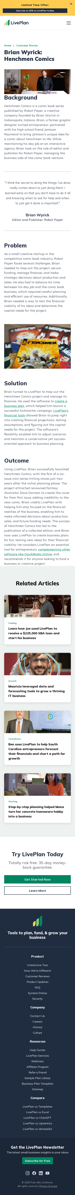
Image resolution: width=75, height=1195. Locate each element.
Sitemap (37, 1089)
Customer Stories (27, 45)
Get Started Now (37, 879)
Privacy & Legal (48, 1186)
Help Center (37, 1050)
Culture (37, 1032)
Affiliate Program (37, 1067)
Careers (37, 1021)
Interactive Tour (37, 965)
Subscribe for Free (37, 1160)
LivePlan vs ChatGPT (37, 1117)
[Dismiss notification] (71, 3)
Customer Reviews (37, 976)
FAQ (37, 987)
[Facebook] (34, 1173)
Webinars (37, 1061)
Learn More (37, 891)
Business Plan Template (37, 1083)
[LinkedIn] (41, 1173)
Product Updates (37, 982)
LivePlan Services (37, 1055)
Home (7, 45)
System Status (37, 993)
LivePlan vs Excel (37, 1112)
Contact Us (37, 1016)
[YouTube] (47, 1173)
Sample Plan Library (38, 1078)
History (37, 1027)
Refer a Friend (38, 1072)
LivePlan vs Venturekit (37, 1129)
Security (37, 998)
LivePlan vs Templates (37, 1106)
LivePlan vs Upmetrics (37, 1123)
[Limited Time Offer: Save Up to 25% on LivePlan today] (37, 8)
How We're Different (37, 970)
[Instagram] (27, 1173)
